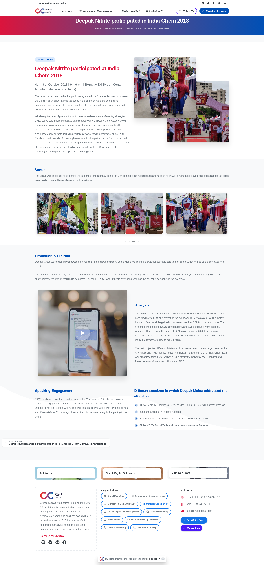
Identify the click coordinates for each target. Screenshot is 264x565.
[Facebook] (202, 3)
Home (98, 28)
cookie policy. (153, 559)
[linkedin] (213, 3)
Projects (109, 28)
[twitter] (208, 3)
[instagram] (218, 3)
